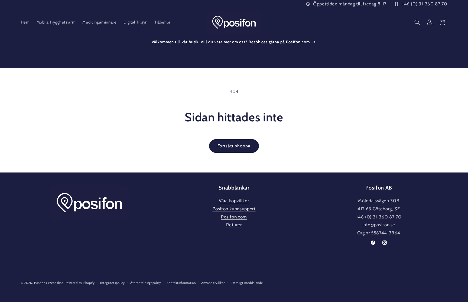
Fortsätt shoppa (234, 145)
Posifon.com (234, 217)
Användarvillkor (213, 283)
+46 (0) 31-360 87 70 (424, 3)
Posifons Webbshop (49, 283)
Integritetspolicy (112, 283)
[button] (417, 22)
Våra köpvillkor (234, 200)
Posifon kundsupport (234, 208)
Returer (234, 224)
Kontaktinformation (181, 283)
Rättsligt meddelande (246, 283)
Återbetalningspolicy (145, 283)
